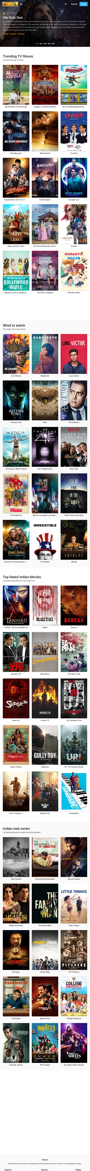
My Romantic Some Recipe (16, 107)
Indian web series (16, 828)
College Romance (74, 1018)
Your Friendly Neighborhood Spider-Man (74, 107)
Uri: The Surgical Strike (73, 767)
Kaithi (45, 627)
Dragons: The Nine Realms (45, 107)
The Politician (16, 515)
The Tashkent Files (74, 720)
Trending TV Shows (18, 56)
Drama (5, 34)
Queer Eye (74, 469)
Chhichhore (45, 674)
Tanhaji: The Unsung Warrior (16, 627)
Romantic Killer (74, 293)
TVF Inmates (45, 1065)
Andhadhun (74, 813)
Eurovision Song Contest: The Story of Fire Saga (16, 562)
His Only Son (13, 17)
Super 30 (16, 720)
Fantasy (21, 34)
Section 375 (16, 674)
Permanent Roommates (45, 879)
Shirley (74, 562)
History (13, 34)
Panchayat (16, 1018)
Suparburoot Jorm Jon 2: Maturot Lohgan (16, 200)
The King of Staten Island (16, 469)
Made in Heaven (16, 925)
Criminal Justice (16, 1065)
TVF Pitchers (74, 972)
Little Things (74, 925)
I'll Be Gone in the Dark (73, 515)
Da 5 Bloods (16, 376)
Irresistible (45, 562)
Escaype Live (74, 200)
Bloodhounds (16, 153)
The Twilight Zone (45, 469)
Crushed (73, 153)
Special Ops (45, 1018)
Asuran (74, 627)
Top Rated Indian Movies (22, 577)
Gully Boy (45, 767)
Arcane (74, 246)
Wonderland (45, 153)
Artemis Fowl (16, 422)
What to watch (14, 325)
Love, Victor (74, 376)
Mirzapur (16, 972)
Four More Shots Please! (74, 1065)
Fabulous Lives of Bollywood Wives (16, 293)
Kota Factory (16, 879)
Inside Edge (45, 972)
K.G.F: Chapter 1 (16, 813)
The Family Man (44, 925)
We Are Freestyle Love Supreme (45, 515)
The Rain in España (45, 293)
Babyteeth (45, 376)
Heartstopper (45, 200)
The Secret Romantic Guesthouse (45, 246)
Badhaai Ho (45, 813)
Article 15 (45, 720)
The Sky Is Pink (74, 674)
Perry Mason (74, 422)
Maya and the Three (16, 246)
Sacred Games (74, 879)
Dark (45, 422)
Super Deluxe (16, 767)
